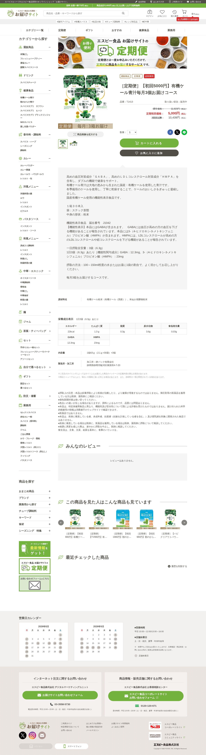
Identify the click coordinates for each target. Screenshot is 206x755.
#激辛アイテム (63, 22)
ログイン (149, 16)
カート (185, 16)
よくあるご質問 (117, 727)
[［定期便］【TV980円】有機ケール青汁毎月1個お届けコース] (99, 519)
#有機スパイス (80, 22)
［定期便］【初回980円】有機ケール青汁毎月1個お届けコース (75, 535)
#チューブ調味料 (112, 22)
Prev (61, 522)
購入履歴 (174, 16)
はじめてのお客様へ (94, 723)
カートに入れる (151, 143)
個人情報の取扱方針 (94, 727)
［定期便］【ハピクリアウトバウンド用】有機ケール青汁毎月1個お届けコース (170, 535)
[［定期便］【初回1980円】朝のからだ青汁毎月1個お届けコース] (122, 519)
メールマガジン (92, 730)
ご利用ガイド (177, 2)
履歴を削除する (179, 566)
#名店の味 (96, 22)
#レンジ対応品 (131, 22)
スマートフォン (74, 746)
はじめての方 (158, 2)
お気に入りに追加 (151, 153)
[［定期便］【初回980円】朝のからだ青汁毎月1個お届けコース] (146, 519)
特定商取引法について (70, 727)
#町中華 (145, 22)
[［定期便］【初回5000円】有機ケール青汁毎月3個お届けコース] (63, 144)
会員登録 (142, 2)
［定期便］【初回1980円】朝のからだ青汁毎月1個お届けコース (122, 535)
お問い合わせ (195, 2)
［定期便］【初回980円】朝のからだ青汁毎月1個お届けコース (146, 535)
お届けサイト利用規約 (120, 723)
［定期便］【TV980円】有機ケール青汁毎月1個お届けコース (98, 535)
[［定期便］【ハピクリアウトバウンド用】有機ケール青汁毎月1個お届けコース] (170, 519)
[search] (123, 13)
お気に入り (162, 16)
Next (184, 522)
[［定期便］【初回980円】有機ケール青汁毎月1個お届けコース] (75, 519)
